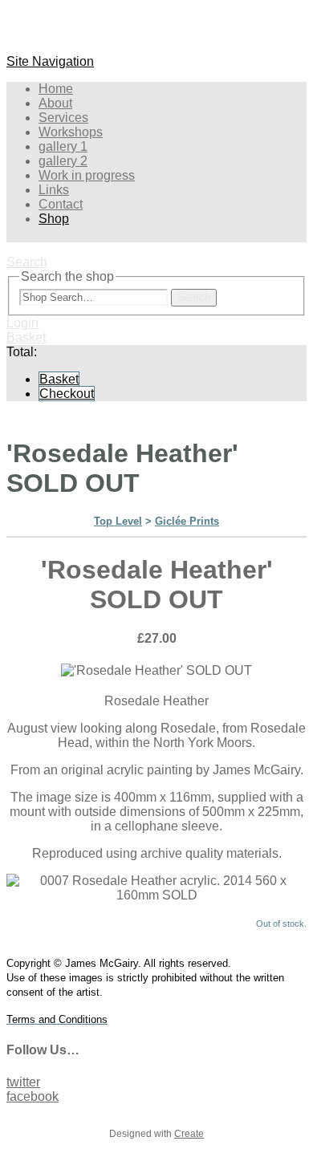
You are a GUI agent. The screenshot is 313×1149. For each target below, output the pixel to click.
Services (63, 117)
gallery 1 (63, 146)
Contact (61, 204)
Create (189, 1133)
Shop (54, 218)
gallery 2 (63, 161)
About (55, 103)
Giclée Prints (187, 521)
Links (54, 190)
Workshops (71, 132)
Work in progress (87, 175)
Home (56, 88)
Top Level (118, 521)
